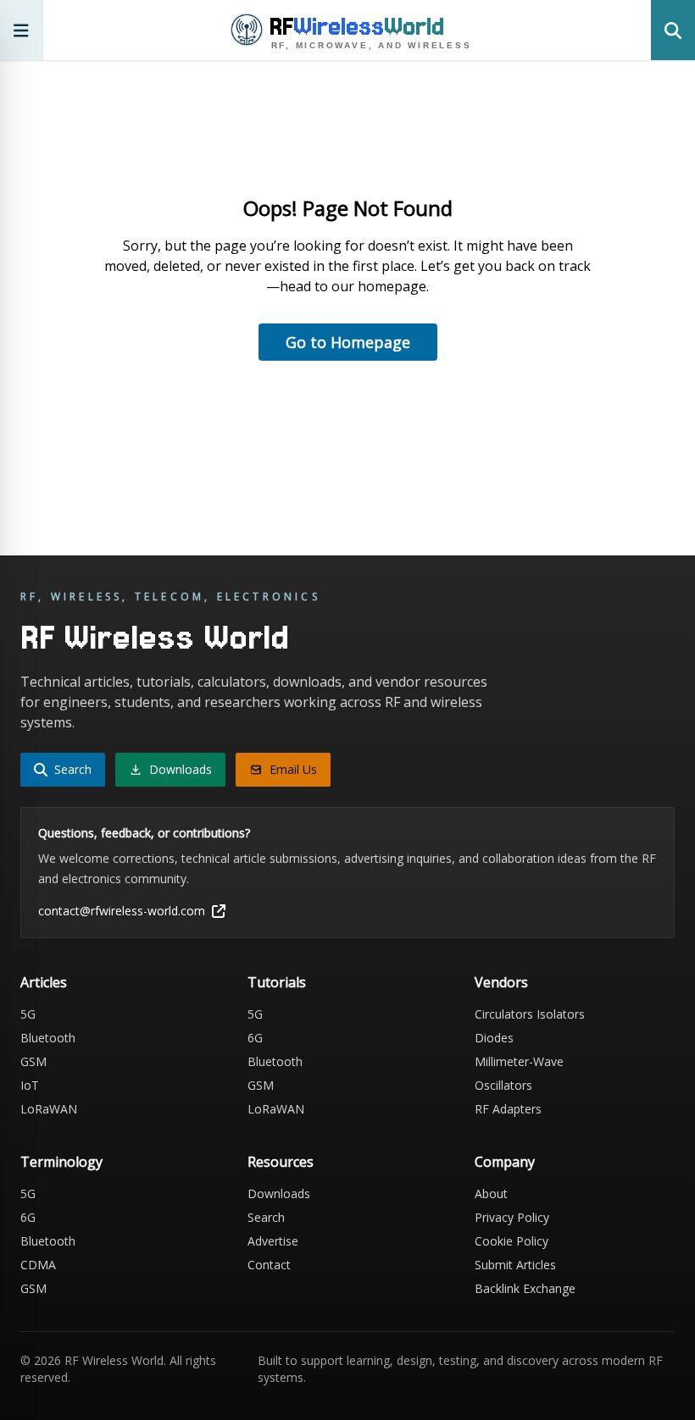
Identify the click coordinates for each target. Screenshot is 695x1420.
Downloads (278, 1193)
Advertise (272, 1241)
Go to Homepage (348, 342)
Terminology (61, 1161)
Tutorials (276, 982)
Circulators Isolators (530, 1014)
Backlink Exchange (525, 1288)
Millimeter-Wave (519, 1061)
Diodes (494, 1038)
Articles (43, 982)
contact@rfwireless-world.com (121, 911)
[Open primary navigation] (21, 30)
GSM (33, 1061)
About (491, 1193)
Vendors (501, 982)
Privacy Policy (512, 1217)
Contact (269, 1265)
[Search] (673, 30)
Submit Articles (515, 1265)
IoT (29, 1085)
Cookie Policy (511, 1241)
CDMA (38, 1265)
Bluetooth (47, 1038)
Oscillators (503, 1085)
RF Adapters (508, 1109)
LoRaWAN (48, 1109)
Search (266, 1217)
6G (255, 1038)
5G (28, 1014)
